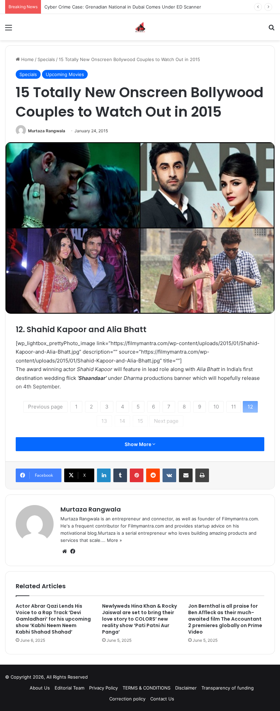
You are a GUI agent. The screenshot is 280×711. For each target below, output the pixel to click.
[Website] (64, 551)
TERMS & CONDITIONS (146, 688)
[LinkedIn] (104, 475)
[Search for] (271, 30)
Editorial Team (69, 688)
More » (114, 540)
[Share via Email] (186, 475)
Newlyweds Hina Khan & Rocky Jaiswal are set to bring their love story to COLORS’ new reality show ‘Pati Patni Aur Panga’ (139, 619)
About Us (40, 688)
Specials (46, 59)
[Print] (202, 475)
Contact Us (162, 698)
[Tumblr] (120, 475)
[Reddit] (153, 475)
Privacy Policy (103, 688)
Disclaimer (186, 688)
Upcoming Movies (65, 74)
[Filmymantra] (140, 27)
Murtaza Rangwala (46, 130)
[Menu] (8, 30)
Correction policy (127, 698)
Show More (138, 444)
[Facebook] (73, 551)
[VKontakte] (169, 475)
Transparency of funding (227, 688)
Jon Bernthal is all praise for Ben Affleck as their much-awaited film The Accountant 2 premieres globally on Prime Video (225, 619)
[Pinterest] (136, 475)
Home (27, 59)
